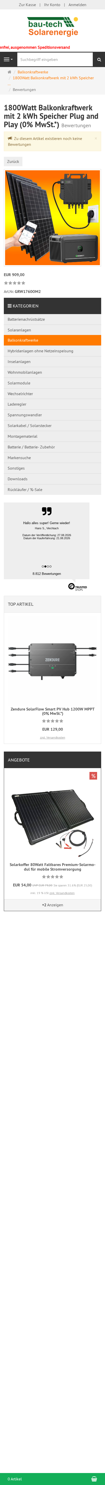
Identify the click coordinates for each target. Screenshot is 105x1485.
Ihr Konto (52, 4)
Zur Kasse (27, 4)
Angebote (19, 760)
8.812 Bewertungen (47, 574)
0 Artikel (15, 1478)
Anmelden (77, 4)
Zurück (13, 161)
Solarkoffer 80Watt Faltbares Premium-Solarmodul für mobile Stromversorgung (53, 867)
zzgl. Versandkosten (52, 737)
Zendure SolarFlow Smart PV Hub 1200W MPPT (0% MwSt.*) (53, 711)
